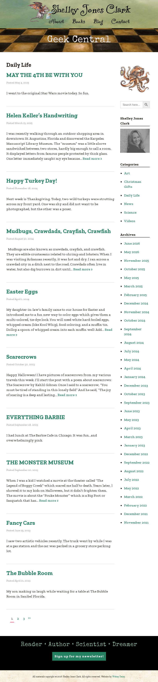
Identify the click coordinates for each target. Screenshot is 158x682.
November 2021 (136, 522)
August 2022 (134, 471)
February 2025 (135, 295)
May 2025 (131, 278)
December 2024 (136, 303)
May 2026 (131, 252)
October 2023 (134, 394)
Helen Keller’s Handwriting (42, 115)
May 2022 (131, 488)
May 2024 (131, 360)
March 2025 (133, 286)
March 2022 (133, 497)
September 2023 (137, 402)
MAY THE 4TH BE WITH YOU (44, 75)
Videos (129, 221)
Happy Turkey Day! (31, 180)
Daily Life (132, 195)
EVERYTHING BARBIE (35, 417)
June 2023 (132, 411)
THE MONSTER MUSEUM (40, 462)
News (128, 204)
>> (29, 618)
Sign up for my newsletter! (79, 656)
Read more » (92, 158)
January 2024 (134, 377)
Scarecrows (21, 356)
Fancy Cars (20, 522)
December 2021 (136, 514)
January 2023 (134, 445)
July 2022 (131, 479)
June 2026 (132, 243)
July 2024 (131, 351)
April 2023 (132, 428)
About (56, 21)
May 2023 (131, 420)
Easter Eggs (22, 291)
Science (130, 212)
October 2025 (134, 269)
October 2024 (134, 320)
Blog (98, 21)
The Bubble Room (29, 573)
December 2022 (136, 454)
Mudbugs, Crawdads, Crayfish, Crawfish (58, 231)
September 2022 (137, 462)
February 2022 (135, 505)
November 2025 (136, 260)
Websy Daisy (118, 676)
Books (78, 21)
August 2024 (134, 342)
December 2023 (136, 385)
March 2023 (133, 437)
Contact (120, 21)
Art (127, 173)
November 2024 (136, 312)
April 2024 (132, 368)
